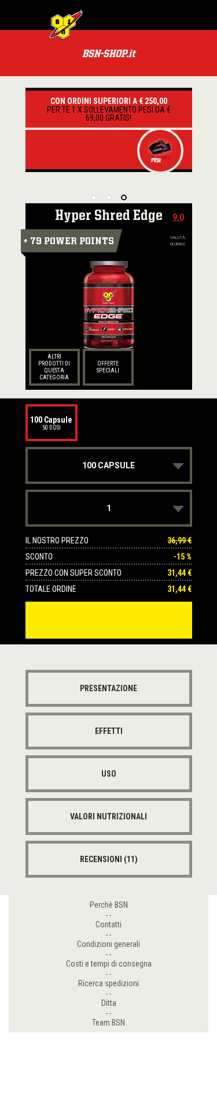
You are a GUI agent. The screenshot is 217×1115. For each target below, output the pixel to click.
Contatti (108, 924)
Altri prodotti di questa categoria (54, 367)
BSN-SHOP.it (108, 54)
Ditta (108, 1003)
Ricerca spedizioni (108, 983)
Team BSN (108, 1022)
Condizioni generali (108, 944)
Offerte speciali (108, 367)
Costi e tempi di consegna (109, 963)
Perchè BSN (109, 904)
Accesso (171, 14)
